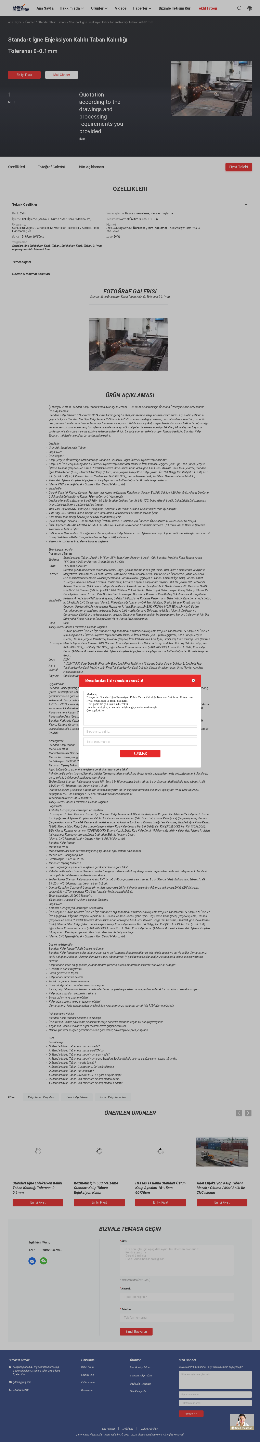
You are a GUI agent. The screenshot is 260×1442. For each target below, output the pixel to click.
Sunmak (140, 754)
